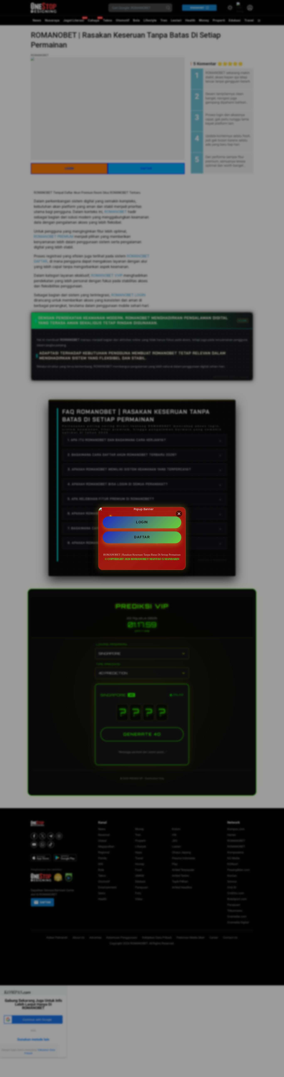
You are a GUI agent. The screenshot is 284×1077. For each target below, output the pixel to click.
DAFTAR (142, 537)
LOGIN (142, 522)
